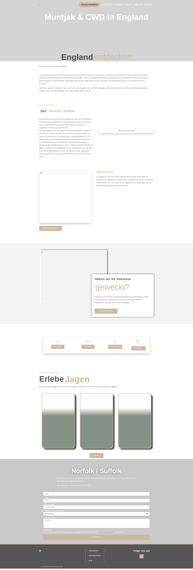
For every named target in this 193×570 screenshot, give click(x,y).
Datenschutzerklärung (105, 532)
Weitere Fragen (48, 518)
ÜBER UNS (138, 5)
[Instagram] (142, 556)
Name (45, 491)
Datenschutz (48, 530)
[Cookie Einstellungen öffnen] (4, 567)
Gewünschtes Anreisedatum (53, 511)
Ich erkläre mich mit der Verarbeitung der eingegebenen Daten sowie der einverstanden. (85, 532)
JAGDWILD (118, 5)
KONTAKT (149, 5)
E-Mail (45, 498)
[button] (50, 228)
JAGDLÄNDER (106, 5)
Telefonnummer (48, 504)
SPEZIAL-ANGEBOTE (89, 5)
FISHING (128, 5)
